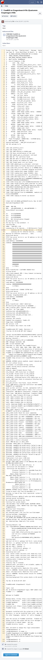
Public (14, 16)
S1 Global (26, 649)
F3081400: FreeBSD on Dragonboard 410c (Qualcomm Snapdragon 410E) (16, 36)
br (13, 21)
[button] (41, 2)
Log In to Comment (11, 655)
